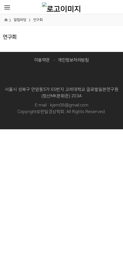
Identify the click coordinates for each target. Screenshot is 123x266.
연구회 (38, 20)
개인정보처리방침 (73, 60)
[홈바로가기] (61, 7)
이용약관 (42, 60)
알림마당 (20, 20)
